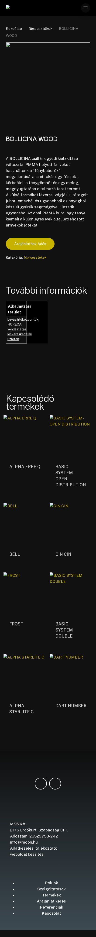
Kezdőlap (14, 28)
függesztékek (40, 28)
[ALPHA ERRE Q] (24, 436)
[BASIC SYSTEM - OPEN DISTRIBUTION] (71, 436)
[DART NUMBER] (71, 675)
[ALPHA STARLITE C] (24, 675)
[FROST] (24, 593)
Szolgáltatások (51, 889)
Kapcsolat (51, 913)
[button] (85, 8)
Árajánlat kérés (51, 901)
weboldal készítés (27, 854)
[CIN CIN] (71, 524)
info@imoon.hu (24, 842)
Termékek (51, 895)
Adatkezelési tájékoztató (33, 848)
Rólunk (51, 883)
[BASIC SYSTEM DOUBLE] (71, 593)
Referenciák (51, 907)
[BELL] (24, 524)
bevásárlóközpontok (22, 319)
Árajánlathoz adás (30, 244)
